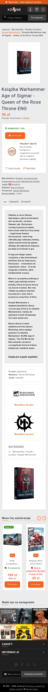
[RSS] (34, 665)
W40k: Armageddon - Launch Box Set (12, 563)
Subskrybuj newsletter (33, 674)
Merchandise (19, 452)
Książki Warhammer (27, 455)
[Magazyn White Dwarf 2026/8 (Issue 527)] (35, 539)
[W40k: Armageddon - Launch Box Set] (12, 539)
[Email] (16, 665)
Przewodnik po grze (11, 181)
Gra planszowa (30, 178)
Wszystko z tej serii (24, 405)
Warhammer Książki (30, 181)
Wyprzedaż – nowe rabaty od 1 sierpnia (26, 2)
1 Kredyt (26, 118)
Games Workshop (21, 191)
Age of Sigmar (17, 188)
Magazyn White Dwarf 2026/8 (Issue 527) (35, 563)
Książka (19, 178)
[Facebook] (22, 665)
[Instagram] (28, 665)
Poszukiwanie (37, 18)
